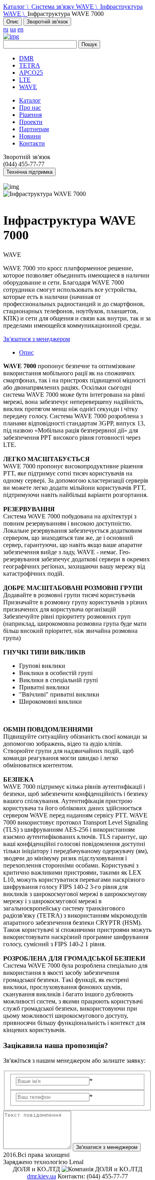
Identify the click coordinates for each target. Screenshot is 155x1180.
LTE (25, 79)
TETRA (29, 65)
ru (5, 29)
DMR (26, 58)
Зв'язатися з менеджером (36, 339)
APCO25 (31, 72)
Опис (12, 22)
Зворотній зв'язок (47, 22)
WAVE (28, 86)
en (20, 29)
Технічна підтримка (29, 172)
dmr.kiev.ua (41, 1176)
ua (13, 29)
